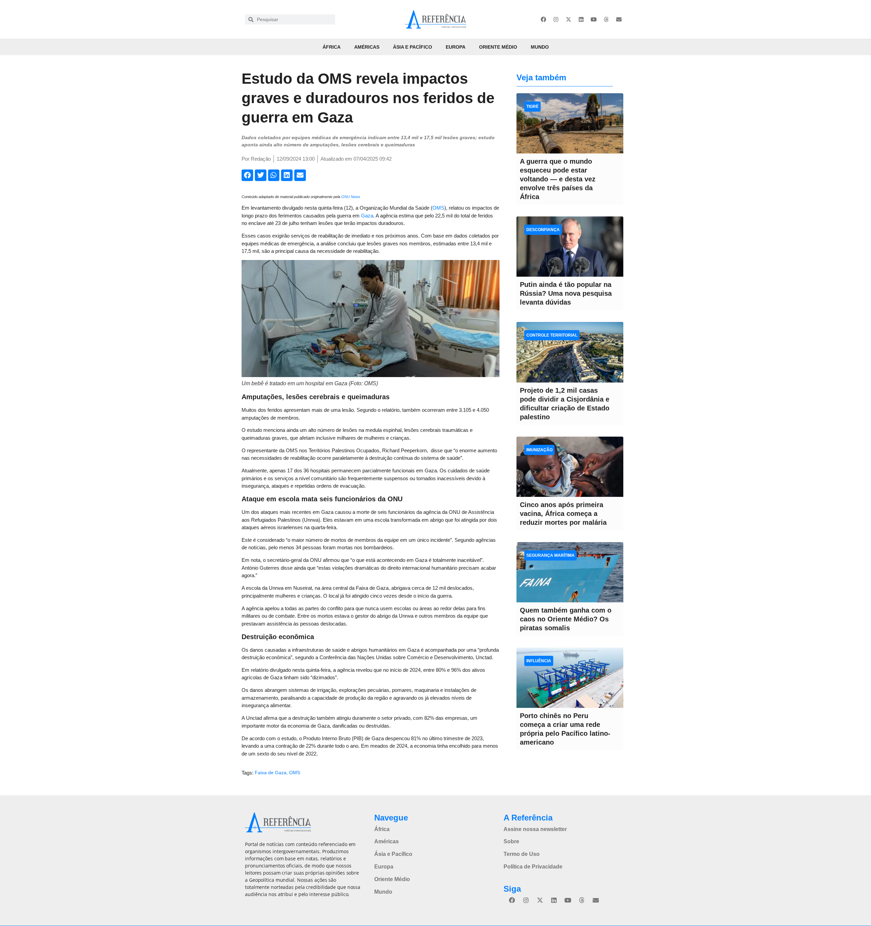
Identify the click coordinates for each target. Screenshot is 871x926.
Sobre (511, 841)
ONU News (350, 197)
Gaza (367, 215)
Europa (455, 47)
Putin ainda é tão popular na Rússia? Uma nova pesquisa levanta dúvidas (566, 293)
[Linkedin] (581, 19)
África (332, 47)
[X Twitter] (568, 19)
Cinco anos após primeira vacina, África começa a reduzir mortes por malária (563, 513)
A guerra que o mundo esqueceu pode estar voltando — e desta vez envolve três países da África (557, 179)
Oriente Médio (498, 47)
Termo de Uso (522, 854)
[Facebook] (543, 19)
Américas (366, 47)
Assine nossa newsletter (535, 829)
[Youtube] (593, 19)
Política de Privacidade (533, 867)
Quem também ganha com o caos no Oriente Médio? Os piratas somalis (565, 619)
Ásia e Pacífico (412, 47)
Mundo (540, 47)
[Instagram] (555, 19)
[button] (247, 175)
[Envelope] (618, 19)
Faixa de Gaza (270, 772)
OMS (438, 208)
